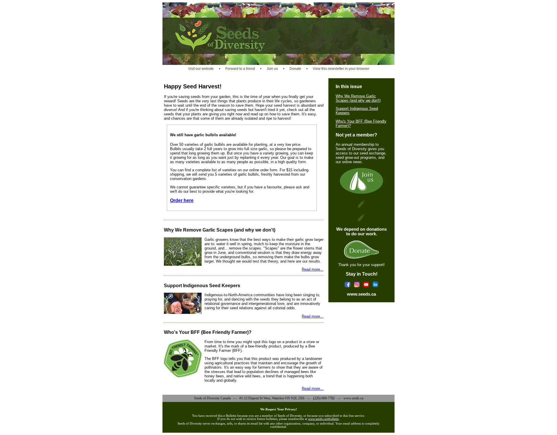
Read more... (312, 269)
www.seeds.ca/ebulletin (323, 419)
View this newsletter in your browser (341, 69)
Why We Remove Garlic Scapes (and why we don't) (358, 98)
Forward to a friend (240, 69)
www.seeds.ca (361, 294)
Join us (272, 69)
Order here (181, 200)
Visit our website (201, 69)
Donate (295, 69)
